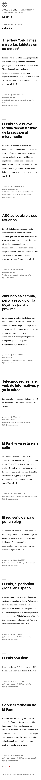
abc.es (6, 275)
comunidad (14, 275)
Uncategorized (9, 357)
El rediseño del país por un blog (18, 519)
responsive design (17, 100)
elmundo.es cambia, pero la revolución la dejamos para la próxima (19, 302)
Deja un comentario (11, 105)
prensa (27, 496)
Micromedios (6, 194)
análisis (7, 422)
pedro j (23, 360)
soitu (29, 194)
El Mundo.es (16, 360)
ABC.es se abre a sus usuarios (19, 217)
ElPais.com (13, 192)
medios (21, 275)
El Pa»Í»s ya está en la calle (20, 445)
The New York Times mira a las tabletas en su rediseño (19, 44)
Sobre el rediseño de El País (19, 707)
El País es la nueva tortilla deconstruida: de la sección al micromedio (19, 130)
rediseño (7, 100)
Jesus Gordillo (9, 9)
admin (6, 95)
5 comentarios (9, 363)
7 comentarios (9, 278)
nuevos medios (9, 97)
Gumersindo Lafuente (26, 192)
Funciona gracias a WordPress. (23, 774)
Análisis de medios (11, 189)
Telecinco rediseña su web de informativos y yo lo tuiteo (20, 385)
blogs (21, 563)
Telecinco (26, 422)
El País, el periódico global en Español (18, 586)
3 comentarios (9, 197)
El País (6, 192)
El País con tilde (15, 658)
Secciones (22, 194)
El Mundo (7, 360)
